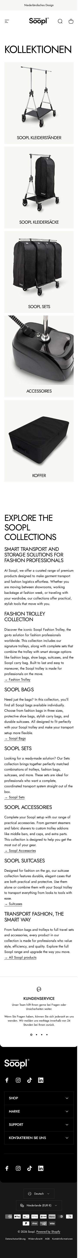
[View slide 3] (41, 1034)
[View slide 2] (36, 1034)
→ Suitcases (13, 903)
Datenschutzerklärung (25, 1244)
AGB (57, 1244)
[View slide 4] (46, 1034)
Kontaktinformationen (37, 1249)
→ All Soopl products (20, 957)
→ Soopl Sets (14, 797)
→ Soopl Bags (15, 738)
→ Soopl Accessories (20, 850)
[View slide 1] (31, 1034)
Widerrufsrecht (45, 1244)
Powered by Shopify (47, 1237)
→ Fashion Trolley (17, 679)
